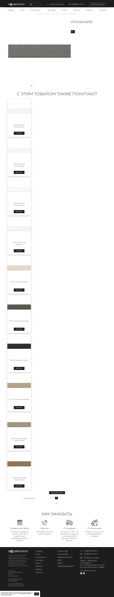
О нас (22, 10)
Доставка (52, 10)
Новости (76, 10)
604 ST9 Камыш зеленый (19, 321)
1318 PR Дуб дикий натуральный (19, 479)
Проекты (103, 10)
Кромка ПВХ (62, 554)
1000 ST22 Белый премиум (19, 243)
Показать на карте (91, 558)
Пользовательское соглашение (14, 580)
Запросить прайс (97, 4)
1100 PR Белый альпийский (19, 204)
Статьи (64, 10)
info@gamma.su (78, 4)
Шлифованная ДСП (65, 566)
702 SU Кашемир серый (19, 282)
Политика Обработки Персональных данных (16, 584)
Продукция (36, 10)
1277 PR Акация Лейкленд (19, 399)
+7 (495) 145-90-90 (56, 4)
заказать (19, 133)
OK (36, 594)
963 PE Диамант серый (19, 360)
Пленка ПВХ (62, 551)
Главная (10, 10)
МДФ (59, 560)
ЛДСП (60, 563)
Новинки (89, 10)
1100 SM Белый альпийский (19, 165)
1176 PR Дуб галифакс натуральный (19, 439)
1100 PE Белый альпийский (19, 126)
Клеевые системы (64, 557)
